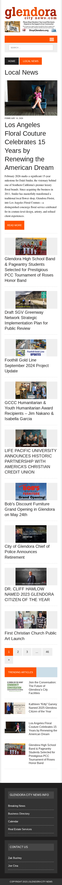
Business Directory (19, 813)
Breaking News (16, 805)
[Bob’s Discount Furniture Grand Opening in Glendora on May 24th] (31, 498)
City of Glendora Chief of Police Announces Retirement (27, 551)
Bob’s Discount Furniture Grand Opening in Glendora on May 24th (30, 509)
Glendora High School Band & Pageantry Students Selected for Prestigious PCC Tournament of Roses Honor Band (30, 269)
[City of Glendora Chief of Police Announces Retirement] (31, 540)
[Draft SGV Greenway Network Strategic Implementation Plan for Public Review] (31, 306)
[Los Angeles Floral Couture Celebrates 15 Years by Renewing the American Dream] (31, 113)
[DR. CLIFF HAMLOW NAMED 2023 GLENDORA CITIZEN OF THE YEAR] (31, 583)
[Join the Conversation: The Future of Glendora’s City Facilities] (15, 690)
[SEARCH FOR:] (31, 47)
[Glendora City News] (31, 12)
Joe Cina (13, 865)
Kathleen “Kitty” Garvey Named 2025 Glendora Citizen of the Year (43, 708)
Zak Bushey (15, 857)
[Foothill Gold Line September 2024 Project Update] (31, 354)
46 (47, 651)
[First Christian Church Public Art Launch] (31, 626)
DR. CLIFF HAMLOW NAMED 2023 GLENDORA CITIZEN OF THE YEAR (29, 594)
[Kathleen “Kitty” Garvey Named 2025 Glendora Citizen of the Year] (15, 712)
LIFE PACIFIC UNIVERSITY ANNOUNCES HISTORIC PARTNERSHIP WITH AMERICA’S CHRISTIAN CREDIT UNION (31, 461)
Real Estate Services (20, 829)
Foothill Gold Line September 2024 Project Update (27, 365)
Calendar (13, 821)
